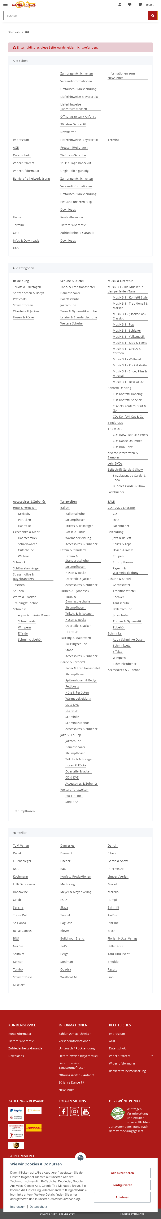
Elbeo (112, 853)
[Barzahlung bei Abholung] (16, 1117)
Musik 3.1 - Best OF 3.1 (129, 382)
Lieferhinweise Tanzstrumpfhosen (73, 106)
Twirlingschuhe (76, 644)
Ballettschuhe (70, 299)
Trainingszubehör (25, 603)
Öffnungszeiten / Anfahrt (78, 116)
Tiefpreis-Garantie (73, 155)
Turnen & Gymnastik (74, 591)
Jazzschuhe (68, 305)
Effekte (23, 633)
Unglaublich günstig (74, 171)
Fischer (65, 861)
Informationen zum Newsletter (121, 75)
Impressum (17, 1206)
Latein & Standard (73, 550)
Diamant (66, 853)
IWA (15, 869)
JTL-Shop (139, 1213)
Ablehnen (122, 1197)
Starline (113, 923)
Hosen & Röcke (23, 317)
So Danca (19, 923)
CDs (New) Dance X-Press (130, 435)
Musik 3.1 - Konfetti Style (130, 297)
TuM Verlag (21, 845)
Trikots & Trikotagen (27, 287)
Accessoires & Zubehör (81, 544)
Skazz (64, 907)
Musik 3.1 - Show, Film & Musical (130, 373)
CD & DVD (72, 705)
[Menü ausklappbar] (5, 2)
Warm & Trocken (24, 597)
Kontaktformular (71, 217)
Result (112, 969)
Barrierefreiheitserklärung (31, 178)
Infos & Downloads (26, 240)
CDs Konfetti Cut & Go (128, 416)
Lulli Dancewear (24, 884)
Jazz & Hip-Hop (70, 735)
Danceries (67, 845)
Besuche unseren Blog (76, 202)
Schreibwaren (28, 544)
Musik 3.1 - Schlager (127, 330)
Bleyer (64, 931)
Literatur (71, 632)
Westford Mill (69, 977)
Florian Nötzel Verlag (122, 938)
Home (17, 217)
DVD (116, 520)
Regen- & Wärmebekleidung (126, 570)
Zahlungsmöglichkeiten (76, 73)
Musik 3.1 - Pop (123, 324)
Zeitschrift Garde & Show (125, 469)
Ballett (64, 508)
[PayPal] (16, 1110)
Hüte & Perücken (24, 508)
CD (115, 514)
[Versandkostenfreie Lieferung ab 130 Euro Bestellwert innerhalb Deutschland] (16, 1127)
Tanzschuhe (121, 603)
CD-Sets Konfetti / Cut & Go (129, 408)
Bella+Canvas (22, 931)
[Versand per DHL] (34, 1127)
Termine (113, 140)
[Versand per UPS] (16, 1145)
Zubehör (119, 627)
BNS (16, 938)
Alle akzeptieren (122, 1173)
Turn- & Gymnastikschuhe (78, 311)
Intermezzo (115, 869)
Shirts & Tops (122, 544)
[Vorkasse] (34, 1110)
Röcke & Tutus (75, 532)
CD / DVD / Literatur (121, 508)
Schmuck (19, 562)
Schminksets (27, 621)
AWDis (112, 915)
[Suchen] (153, 15)
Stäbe (69, 650)
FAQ (16, 248)
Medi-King (67, 884)
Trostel (65, 915)
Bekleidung (115, 532)
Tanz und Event (119, 954)
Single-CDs (115, 423)
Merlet (112, 884)
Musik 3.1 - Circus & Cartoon (127, 351)
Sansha (18, 907)
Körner (18, 962)
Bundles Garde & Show (129, 486)
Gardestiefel (121, 585)
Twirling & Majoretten (75, 638)
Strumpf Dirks (22, 977)
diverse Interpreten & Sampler (123, 455)
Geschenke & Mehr (26, 532)
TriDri (64, 946)
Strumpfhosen (23, 305)
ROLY (64, 900)
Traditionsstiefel (124, 591)
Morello (113, 892)
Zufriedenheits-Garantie (77, 233)
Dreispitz (24, 514)
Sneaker (118, 597)
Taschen (19, 585)
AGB (16, 147)
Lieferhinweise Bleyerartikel (79, 97)
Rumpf (112, 900)
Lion (111, 977)
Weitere (23, 556)
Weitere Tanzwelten (74, 790)
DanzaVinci (21, 892)
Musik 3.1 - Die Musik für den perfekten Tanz (125, 289)
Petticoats (20, 299)
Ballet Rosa (115, 946)
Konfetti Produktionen (75, 876)
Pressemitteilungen (74, 147)
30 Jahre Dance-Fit (73, 124)
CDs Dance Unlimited (128, 441)
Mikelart (19, 985)
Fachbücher (116, 492)
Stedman (66, 962)
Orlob (17, 900)
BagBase (66, 923)
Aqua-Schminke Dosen (34, 615)
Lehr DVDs (115, 463)
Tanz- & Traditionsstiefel (77, 287)
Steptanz (71, 802)
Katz (63, 869)
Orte (16, 233)
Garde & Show (118, 861)
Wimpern (24, 627)
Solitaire (19, 954)
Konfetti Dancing (119, 388)
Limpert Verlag (118, 876)
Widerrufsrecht (23, 163)
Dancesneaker (70, 293)
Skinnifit (113, 907)
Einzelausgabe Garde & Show (129, 478)
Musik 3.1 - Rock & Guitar (130, 365)
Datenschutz (38, 1206)
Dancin (113, 845)
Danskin (18, 853)
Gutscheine (26, 550)
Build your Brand (72, 938)
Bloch (112, 931)
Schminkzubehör (30, 639)
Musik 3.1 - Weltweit (127, 359)
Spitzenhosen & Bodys (28, 293)
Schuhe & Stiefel (119, 579)
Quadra (65, 969)
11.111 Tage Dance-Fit (75, 163)
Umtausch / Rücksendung (78, 89)
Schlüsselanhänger (26, 568)
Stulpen (18, 591)
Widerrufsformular (26, 171)
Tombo (18, 969)
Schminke (20, 609)
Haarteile (24, 526)
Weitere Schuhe (71, 323)
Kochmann (20, 876)
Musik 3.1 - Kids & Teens (130, 343)
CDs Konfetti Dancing (128, 394)
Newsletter (68, 132)
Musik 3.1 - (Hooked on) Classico (129, 316)
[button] (120, 4)
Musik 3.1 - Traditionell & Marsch (130, 305)
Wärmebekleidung (78, 538)
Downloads (68, 209)
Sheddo (113, 962)
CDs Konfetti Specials (128, 400)
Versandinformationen (76, 81)
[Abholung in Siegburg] (16, 1135)
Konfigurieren (122, 1185)
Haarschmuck (27, 538)
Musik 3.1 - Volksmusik (128, 337)
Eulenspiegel (22, 861)
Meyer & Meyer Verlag (75, 892)
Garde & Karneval (72, 662)
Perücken (24, 520)
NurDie (18, 946)
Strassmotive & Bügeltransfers (23, 576)
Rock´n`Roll (73, 796)
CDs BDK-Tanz (123, 447)
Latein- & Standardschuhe (78, 317)
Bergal (64, 954)
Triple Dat (115, 429)
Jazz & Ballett (122, 538)
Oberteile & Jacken (26, 311)
